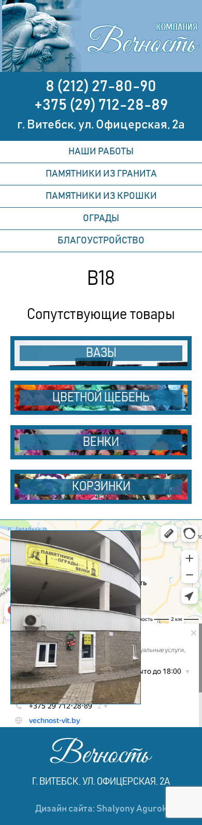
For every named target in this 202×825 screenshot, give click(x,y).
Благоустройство (101, 240)
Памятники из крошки (101, 196)
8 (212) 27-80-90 (101, 86)
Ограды (101, 218)
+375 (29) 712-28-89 (101, 105)
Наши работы (101, 151)
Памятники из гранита (101, 174)
